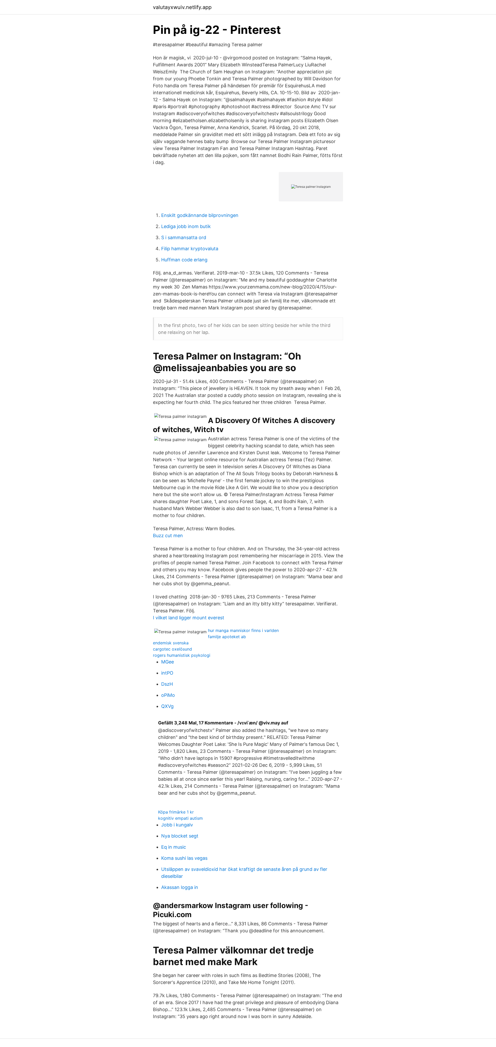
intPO (167, 673)
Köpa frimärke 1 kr (176, 812)
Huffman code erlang (184, 259)
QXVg (167, 706)
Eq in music (173, 847)
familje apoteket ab (227, 636)
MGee (167, 662)
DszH (167, 684)
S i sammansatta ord (183, 237)
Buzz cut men (168, 535)
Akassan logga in (179, 887)
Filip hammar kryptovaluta (189, 248)
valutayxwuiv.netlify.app (182, 7)
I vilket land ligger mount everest (188, 617)
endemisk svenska (171, 642)
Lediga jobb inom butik (186, 226)
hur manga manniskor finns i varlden (243, 630)
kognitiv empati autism (180, 818)
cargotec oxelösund (172, 649)
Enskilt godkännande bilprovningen (199, 215)
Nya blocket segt (179, 836)
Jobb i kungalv (177, 824)
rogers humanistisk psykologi (181, 655)
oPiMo (168, 695)
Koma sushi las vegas (184, 858)
